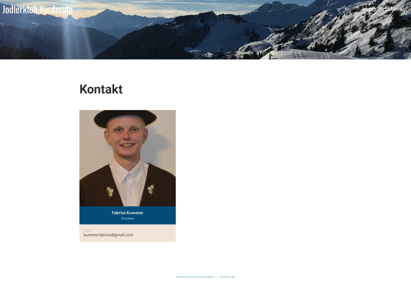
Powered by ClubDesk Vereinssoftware (195, 276)
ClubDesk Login (227, 276)
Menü (397, 9)
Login (368, 9)
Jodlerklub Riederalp (37, 9)
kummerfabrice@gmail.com (108, 234)
